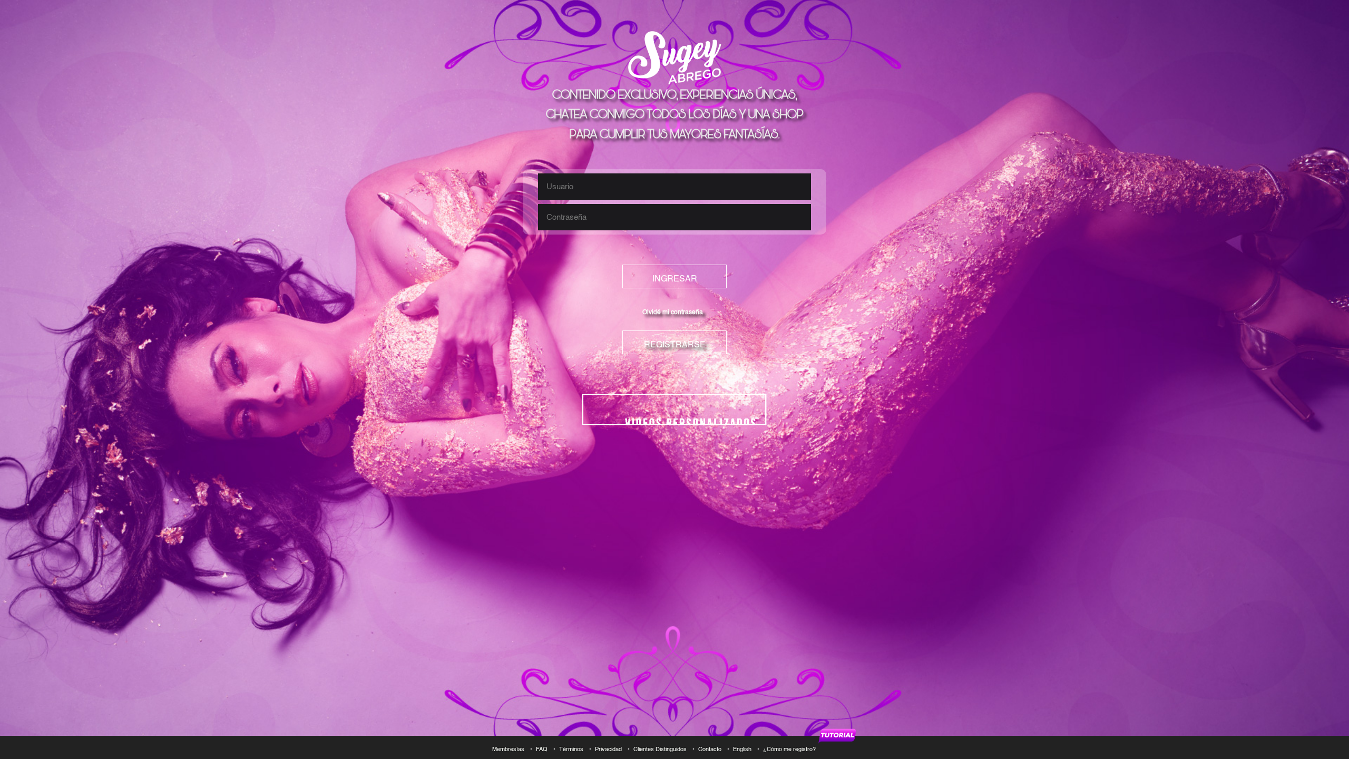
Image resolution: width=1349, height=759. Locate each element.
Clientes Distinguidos (660, 749)
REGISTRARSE (675, 345)
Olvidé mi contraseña (672, 312)
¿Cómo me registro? (790, 749)
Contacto (709, 749)
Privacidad (608, 749)
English (742, 749)
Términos (571, 749)
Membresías (508, 749)
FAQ (542, 749)
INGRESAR (674, 279)
